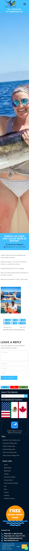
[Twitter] (16, 548)
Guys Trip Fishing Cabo (10, 452)
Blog (5, 489)
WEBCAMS (7, 471)
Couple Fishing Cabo (9, 446)
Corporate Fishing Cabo (10, 443)
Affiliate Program (9, 498)
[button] (24, 4)
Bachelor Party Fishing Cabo (11, 440)
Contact (6, 492)
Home (6, 465)
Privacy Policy (8, 480)
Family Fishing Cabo (9, 449)
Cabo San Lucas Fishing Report (15, 244)
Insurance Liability (9, 477)
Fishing (6, 474)
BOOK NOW (7, 468)
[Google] (5, 548)
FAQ (5, 486)
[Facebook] (8, 548)
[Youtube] (10, 548)
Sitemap (6, 495)
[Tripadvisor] (2, 548)
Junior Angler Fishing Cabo (11, 455)
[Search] (26, 396)
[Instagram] (13, 548)
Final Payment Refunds (11, 483)
